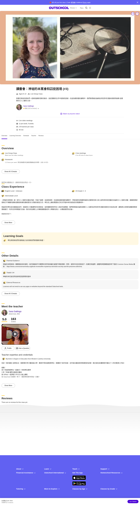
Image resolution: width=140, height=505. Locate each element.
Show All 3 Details (10, 171)
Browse (72, 8)
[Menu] (90, 8)
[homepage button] (59, 8)
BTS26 (73, 2)
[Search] (86, 8)
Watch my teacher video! (71, 114)
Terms (85, 2)
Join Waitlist (133, 501)
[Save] (137, 13)
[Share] (133, 13)
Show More (8, 222)
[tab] (4, 135)
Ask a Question (24, 348)
